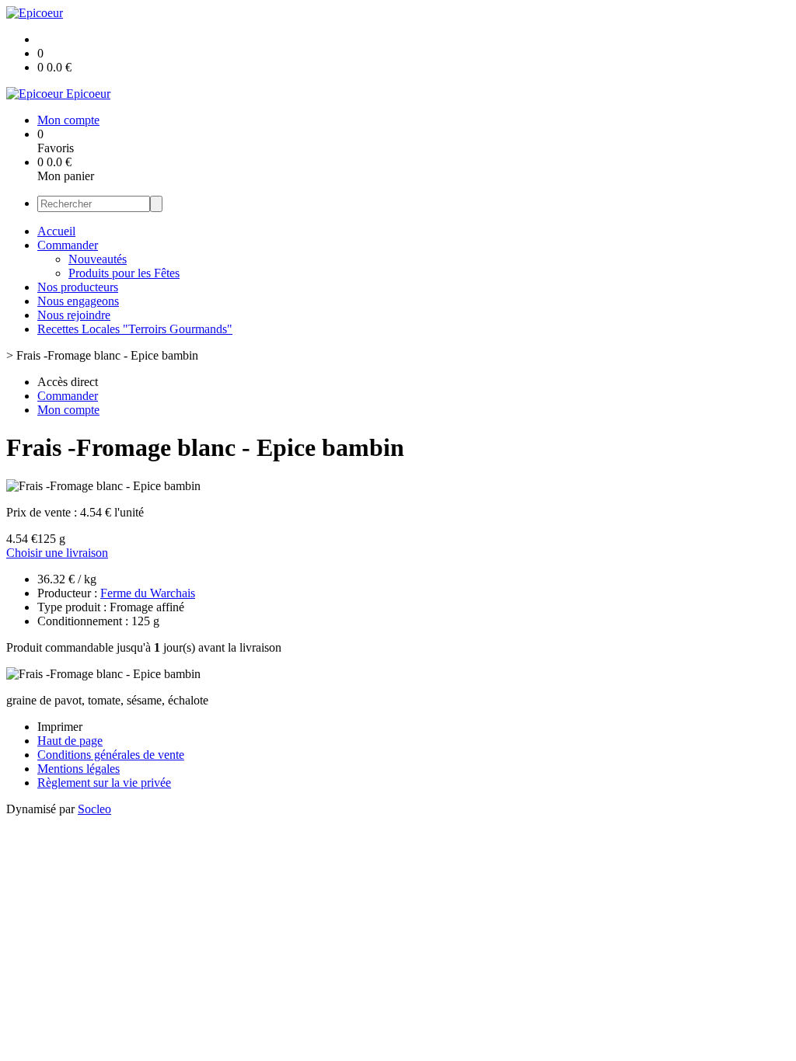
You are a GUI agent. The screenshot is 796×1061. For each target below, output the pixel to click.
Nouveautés (97, 259)
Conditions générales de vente (110, 754)
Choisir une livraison (57, 552)
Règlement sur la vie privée (104, 782)
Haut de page (70, 740)
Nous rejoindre (73, 315)
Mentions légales (78, 768)
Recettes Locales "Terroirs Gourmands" (134, 329)
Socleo (94, 809)
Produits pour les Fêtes (124, 273)
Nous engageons (78, 301)
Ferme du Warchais (147, 593)
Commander (67, 245)
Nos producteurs (77, 287)
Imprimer (59, 726)
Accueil (56, 231)
